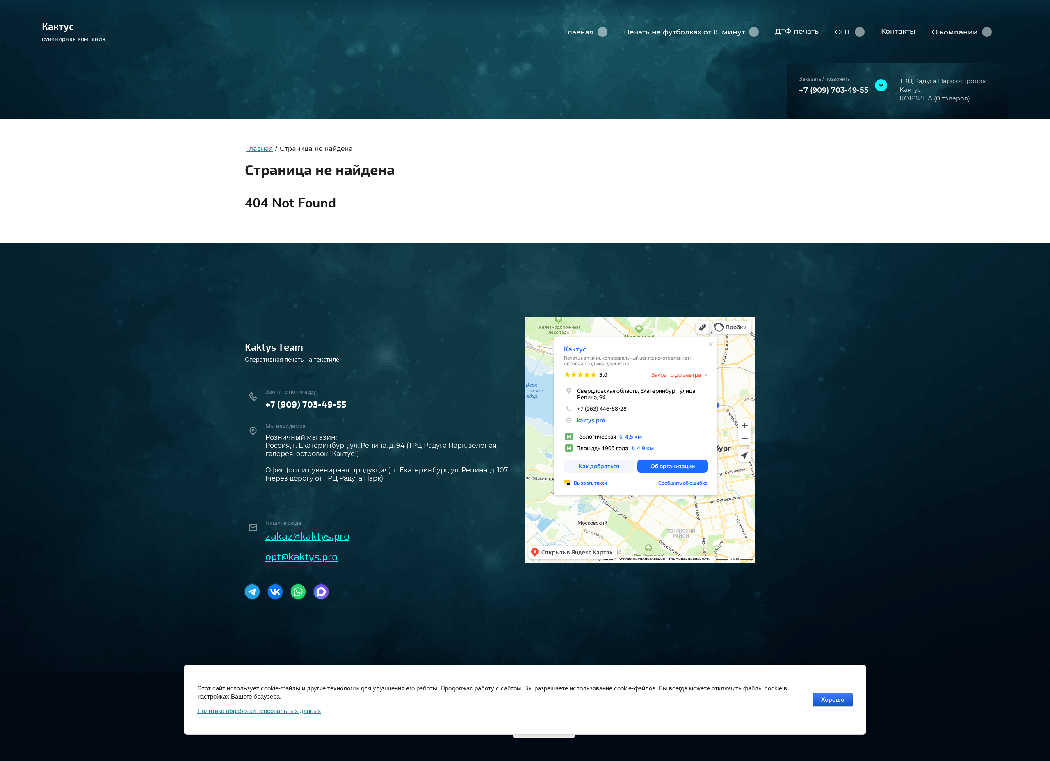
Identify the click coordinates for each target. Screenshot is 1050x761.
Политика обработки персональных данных (259, 710)
